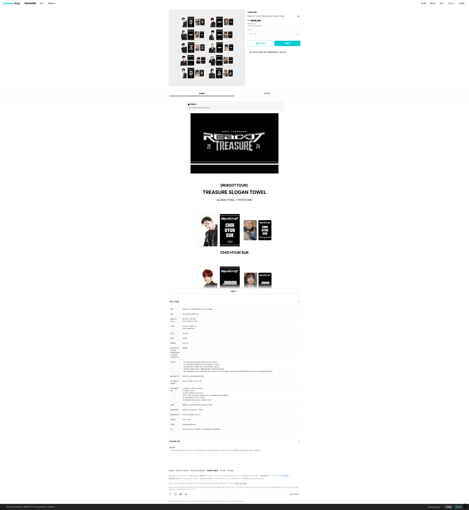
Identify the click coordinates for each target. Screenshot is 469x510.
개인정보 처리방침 (212, 471)
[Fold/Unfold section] (234, 302)
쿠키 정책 (223, 471)
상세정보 (202, 93)
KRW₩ (51, 3)
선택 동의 (448, 507)
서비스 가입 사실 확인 (241, 483)
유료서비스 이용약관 (182, 471)
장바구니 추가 (260, 43)
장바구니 (433, 3)
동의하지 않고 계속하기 (434, 507)
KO (41, 3)
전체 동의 (458, 507)
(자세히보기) (51, 507)
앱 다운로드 (295, 494)
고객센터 (462, 3)
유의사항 (267, 93)
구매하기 (287, 43)
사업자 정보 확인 (284, 475)
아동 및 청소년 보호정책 (197, 471)
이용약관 (171, 471)
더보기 (233, 291)
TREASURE (251, 12)
